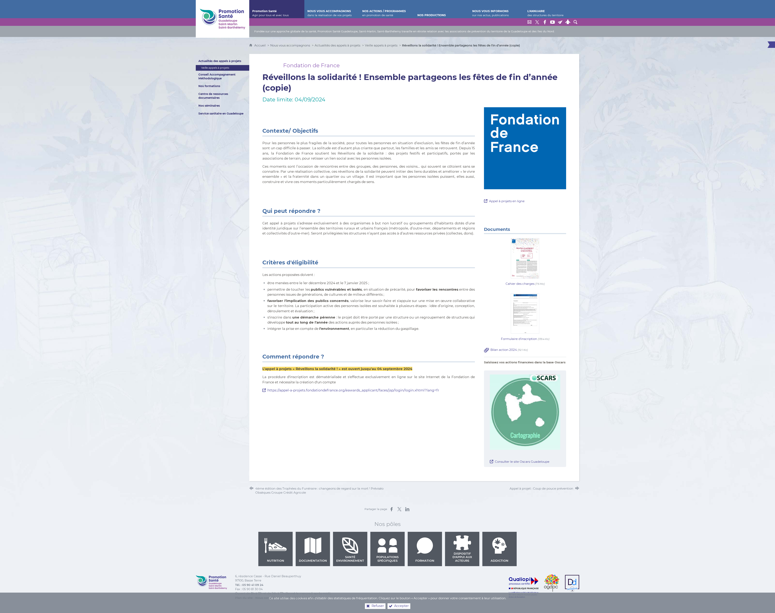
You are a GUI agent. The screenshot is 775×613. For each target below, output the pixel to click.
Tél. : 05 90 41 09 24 (249, 585)
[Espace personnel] (568, 22)
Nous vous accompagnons (290, 45)
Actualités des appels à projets (337, 45)
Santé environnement (350, 558)
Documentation (313, 561)
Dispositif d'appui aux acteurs (462, 557)
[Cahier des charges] (525, 258)
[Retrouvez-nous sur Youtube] (552, 22)
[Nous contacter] (529, 22)
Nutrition (275, 561)
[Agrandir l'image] (525, 412)
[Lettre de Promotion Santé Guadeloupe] (560, 22)
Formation (424, 561)
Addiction (499, 561)
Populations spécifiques (387, 558)
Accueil (260, 45)
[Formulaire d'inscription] (525, 313)
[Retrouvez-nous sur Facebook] (545, 22)
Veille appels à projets (381, 45)
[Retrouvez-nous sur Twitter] (537, 22)
